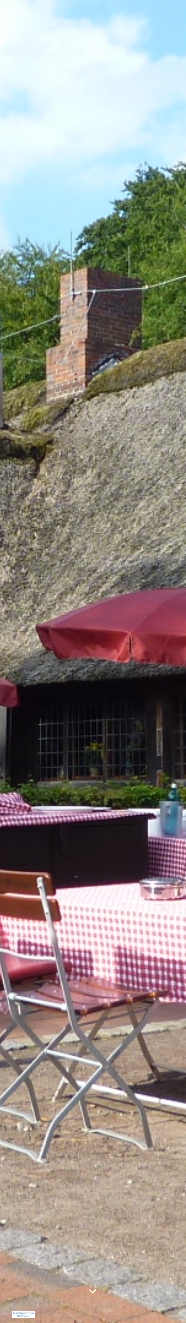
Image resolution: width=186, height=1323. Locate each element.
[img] (93, 661)
